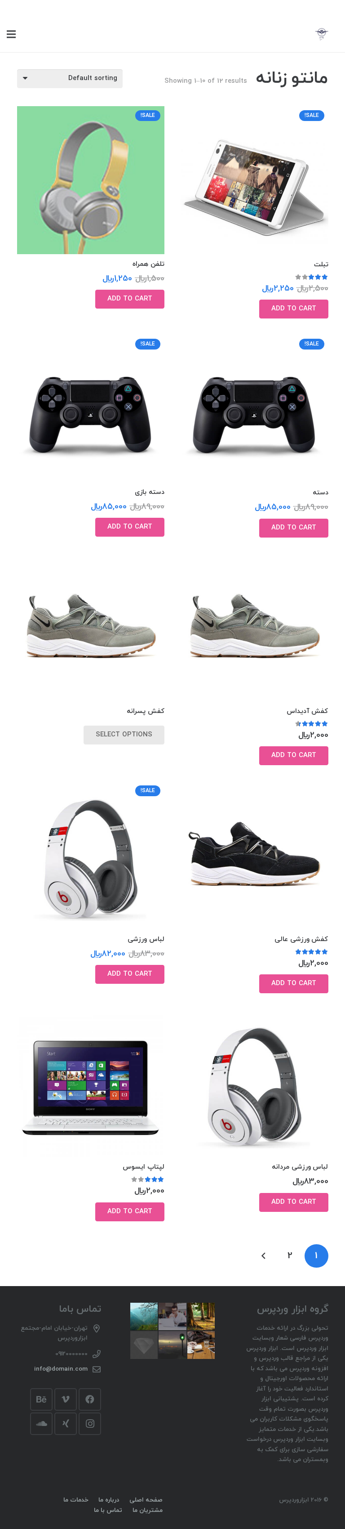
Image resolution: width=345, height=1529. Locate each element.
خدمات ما (75, 1500)
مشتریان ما (148, 1510)
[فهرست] (11, 34)
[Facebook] (90, 1399)
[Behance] (41, 1399)
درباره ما (108, 1500)
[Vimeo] (65, 1399)
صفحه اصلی (146, 1500)
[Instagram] (90, 1423)
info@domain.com (61, 1369)
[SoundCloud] (41, 1423)
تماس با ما (108, 1510)
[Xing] (65, 1423)
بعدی (264, 1256)
